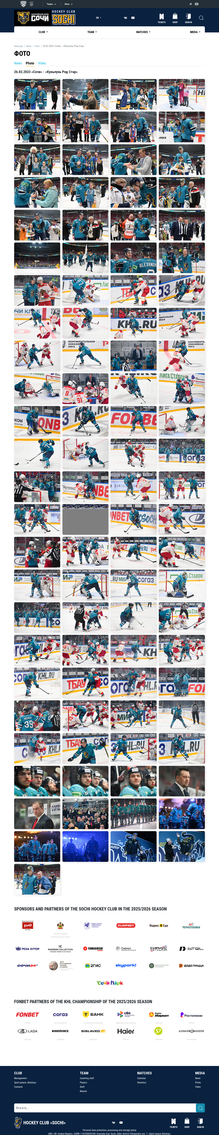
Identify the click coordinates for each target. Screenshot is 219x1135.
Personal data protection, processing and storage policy (109, 1130)
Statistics (141, 1082)
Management (20, 1078)
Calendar (141, 1078)
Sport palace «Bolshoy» (25, 1082)
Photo (30, 63)
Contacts (18, 1086)
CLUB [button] (42, 32)
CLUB (18, 1073)
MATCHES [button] (142, 32)
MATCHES (144, 1073)
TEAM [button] (91, 32)
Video (42, 63)
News (18, 63)
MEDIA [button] (194, 32)
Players (83, 1082)
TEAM (84, 1073)
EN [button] (97, 17)
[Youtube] (197, 4)
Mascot (83, 1091)
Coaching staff (87, 1078)
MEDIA (200, 1073)
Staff (82, 1086)
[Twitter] (191, 4)
